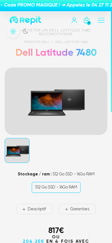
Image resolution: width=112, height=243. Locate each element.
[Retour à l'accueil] (25, 20)
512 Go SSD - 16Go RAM (56, 187)
